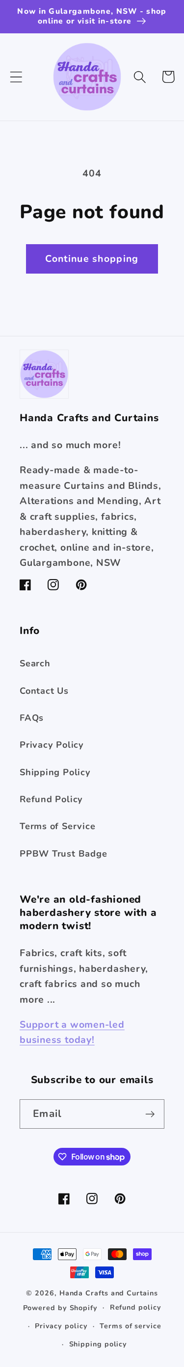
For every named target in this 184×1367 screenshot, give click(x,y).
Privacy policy (61, 1326)
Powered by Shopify (60, 1307)
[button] (16, 77)
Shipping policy (98, 1344)
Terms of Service (57, 826)
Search (35, 663)
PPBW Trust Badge (63, 854)
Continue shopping (91, 258)
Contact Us (44, 691)
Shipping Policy (55, 772)
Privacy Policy (52, 745)
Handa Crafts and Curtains (108, 1293)
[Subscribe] (150, 1114)
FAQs (32, 718)
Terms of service (130, 1326)
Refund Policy (51, 799)
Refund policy (135, 1307)
